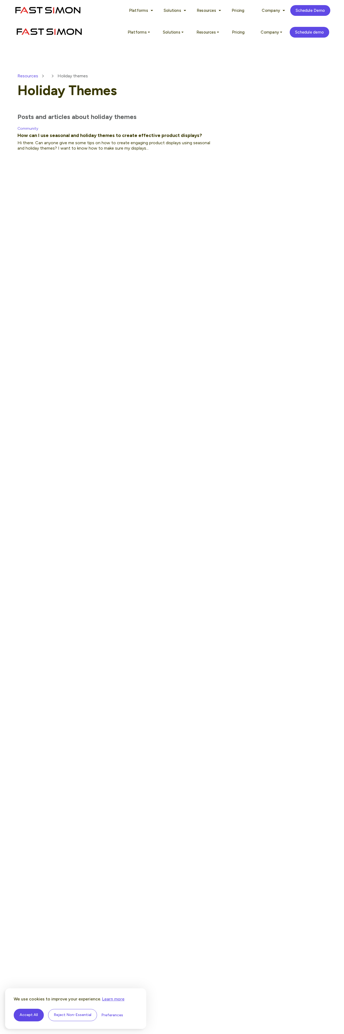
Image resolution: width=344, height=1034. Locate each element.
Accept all (29, 1015)
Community (27, 128)
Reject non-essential (72, 1015)
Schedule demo (309, 32)
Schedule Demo (310, 10)
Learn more (113, 999)
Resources (27, 75)
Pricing (238, 10)
